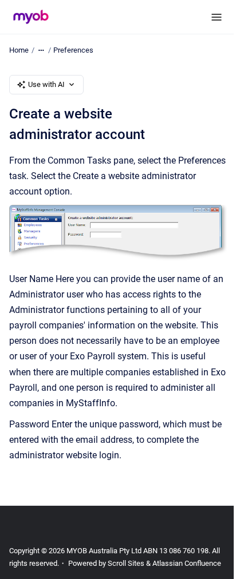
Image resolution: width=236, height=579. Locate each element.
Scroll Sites (126, 563)
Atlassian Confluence (186, 563)
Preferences (73, 50)
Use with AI (46, 84)
